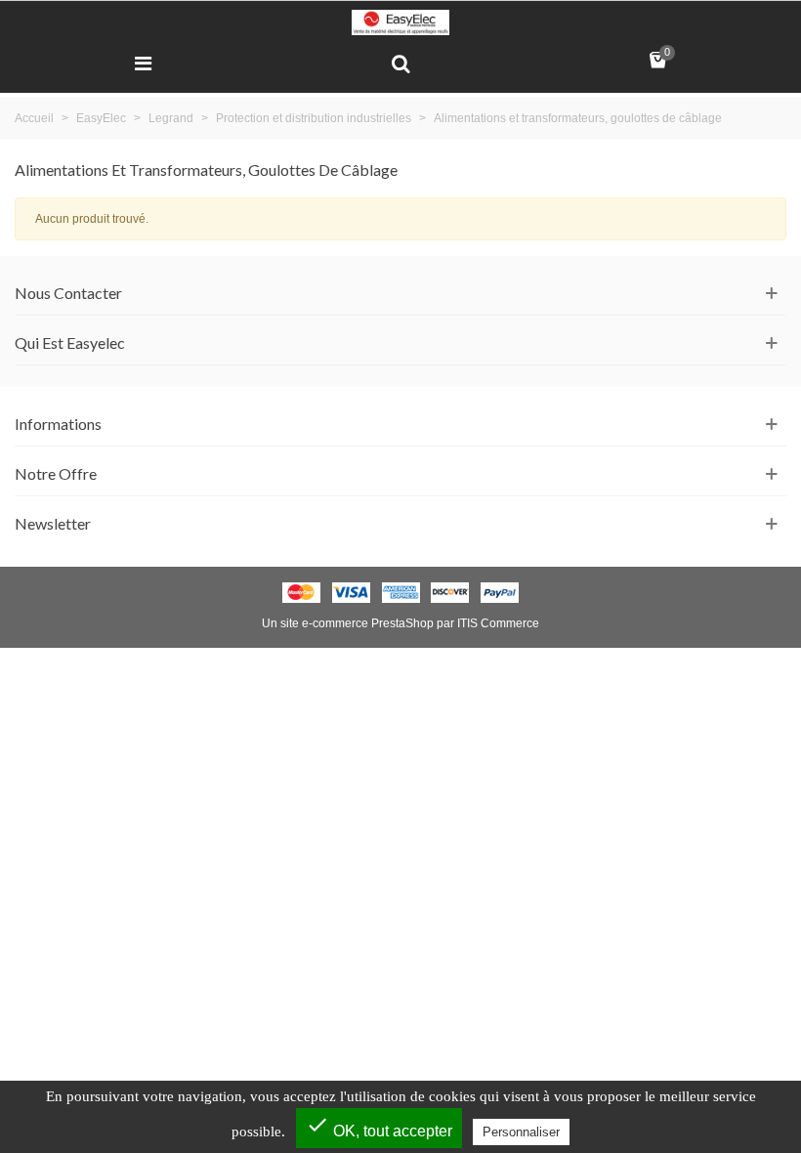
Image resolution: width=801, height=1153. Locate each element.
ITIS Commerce (498, 623)
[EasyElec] (400, 22)
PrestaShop (402, 623)
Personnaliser (521, 1132)
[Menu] (143, 62)
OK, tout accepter (379, 1126)
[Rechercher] (400, 62)
